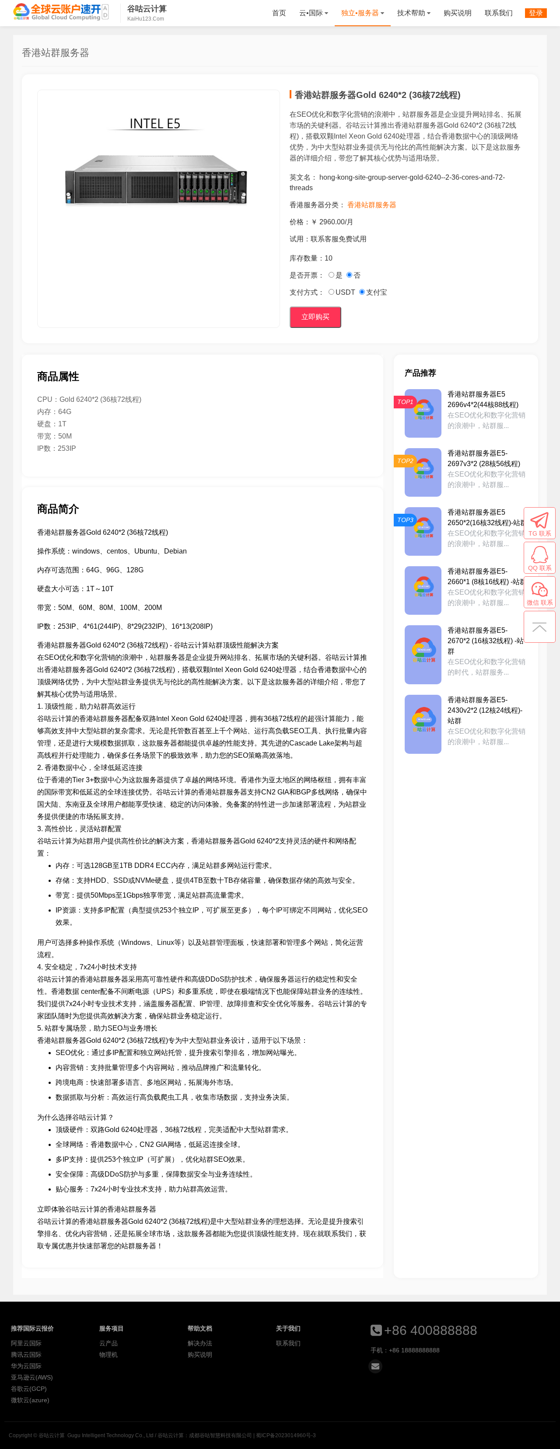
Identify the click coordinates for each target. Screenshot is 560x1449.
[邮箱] (375, 1366)
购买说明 (458, 13)
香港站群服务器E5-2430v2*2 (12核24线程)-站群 (485, 710)
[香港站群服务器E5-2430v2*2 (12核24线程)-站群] (423, 724)
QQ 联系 (540, 567)
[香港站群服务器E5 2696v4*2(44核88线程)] (423, 413)
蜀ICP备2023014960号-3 (286, 1435)
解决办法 (200, 1343)
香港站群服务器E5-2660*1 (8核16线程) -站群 (487, 576)
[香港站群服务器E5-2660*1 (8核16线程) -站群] (423, 590)
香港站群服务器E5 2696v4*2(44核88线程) (483, 399)
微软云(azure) (30, 1400)
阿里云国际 (26, 1343)
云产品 (108, 1343)
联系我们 (499, 13)
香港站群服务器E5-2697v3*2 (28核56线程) (484, 458)
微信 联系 (540, 602)
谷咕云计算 (61, 12)
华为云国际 (26, 1365)
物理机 (108, 1354)
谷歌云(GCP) (29, 1388)
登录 (536, 13)
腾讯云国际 (26, 1354)
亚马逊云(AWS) (32, 1377)
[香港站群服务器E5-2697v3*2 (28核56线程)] (423, 472)
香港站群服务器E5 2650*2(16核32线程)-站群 (487, 517)
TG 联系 (539, 533)
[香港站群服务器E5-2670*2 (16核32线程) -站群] (423, 654)
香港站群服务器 (371, 205)
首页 (279, 13)
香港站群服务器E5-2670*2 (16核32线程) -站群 (486, 641)
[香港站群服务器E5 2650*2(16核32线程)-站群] (423, 531)
